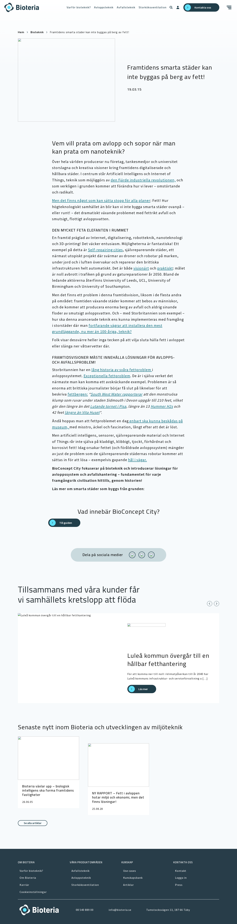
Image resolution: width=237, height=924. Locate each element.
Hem (21, 32)
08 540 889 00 (85, 910)
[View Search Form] (171, 7)
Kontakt (180, 870)
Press (179, 885)
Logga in (181, 877)
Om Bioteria (28, 877)
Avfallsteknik (126, 7)
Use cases (129, 870)
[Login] (178, 7)
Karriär (24, 885)
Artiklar (128, 885)
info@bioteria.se (120, 910)
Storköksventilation (152, 7)
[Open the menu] (229, 7)
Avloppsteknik (103, 7)
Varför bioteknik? (79, 7)
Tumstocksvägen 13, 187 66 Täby (168, 910)
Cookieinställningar (33, 892)
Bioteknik (37, 32)
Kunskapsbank (133, 877)
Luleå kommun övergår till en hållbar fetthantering (168, 660)
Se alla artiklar (32, 823)
